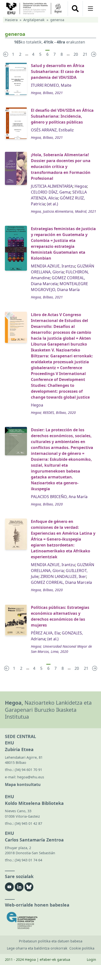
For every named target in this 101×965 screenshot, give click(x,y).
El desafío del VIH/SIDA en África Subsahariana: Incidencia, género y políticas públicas (62, 116)
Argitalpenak (34, 19)
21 (85, 54)
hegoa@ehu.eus (30, 777)
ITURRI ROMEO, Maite (51, 85)
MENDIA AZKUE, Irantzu (53, 266)
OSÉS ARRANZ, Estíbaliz (52, 130)
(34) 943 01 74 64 (28, 860)
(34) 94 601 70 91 (28, 769)
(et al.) (52, 204)
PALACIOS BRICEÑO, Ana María (59, 496)
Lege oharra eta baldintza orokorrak (37, 948)
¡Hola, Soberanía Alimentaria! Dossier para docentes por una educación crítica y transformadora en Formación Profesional (60, 166)
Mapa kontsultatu (23, 784)
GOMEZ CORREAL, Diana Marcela (61, 582)
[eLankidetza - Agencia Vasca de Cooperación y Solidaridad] (50, 920)
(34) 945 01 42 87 (28, 823)
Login (91, 959)
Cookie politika (81, 948)
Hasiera (11, 19)
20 (76, 54)
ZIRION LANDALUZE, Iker (63, 576)
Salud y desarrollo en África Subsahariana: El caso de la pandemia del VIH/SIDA (57, 71)
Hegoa (81, 186)
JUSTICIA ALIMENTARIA (52, 186)
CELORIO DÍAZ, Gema (50, 192)
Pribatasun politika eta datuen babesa (50, 941)
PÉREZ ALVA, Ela (45, 633)
